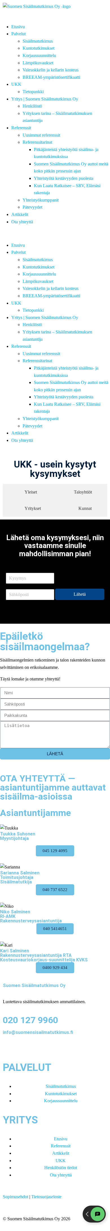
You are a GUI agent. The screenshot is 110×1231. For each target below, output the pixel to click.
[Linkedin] (25, 1047)
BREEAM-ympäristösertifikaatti (51, 77)
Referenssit (21, 127)
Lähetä (80, 594)
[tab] (27, 492)
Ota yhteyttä (22, 221)
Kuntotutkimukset (38, 48)
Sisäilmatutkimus (38, 41)
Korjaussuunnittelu (39, 55)
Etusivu (18, 26)
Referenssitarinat (37, 142)
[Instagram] (40, 1047)
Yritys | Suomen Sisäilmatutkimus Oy (44, 99)
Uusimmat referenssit (41, 135)
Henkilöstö (32, 106)
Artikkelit (19, 214)
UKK (16, 84)
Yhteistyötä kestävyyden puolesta (63, 178)
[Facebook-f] (10, 1047)
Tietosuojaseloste (46, 1196)
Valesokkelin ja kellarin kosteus (50, 69)
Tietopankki (33, 91)
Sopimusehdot (15, 1196)
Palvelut (18, 33)
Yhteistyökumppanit (41, 200)
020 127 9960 (30, 1020)
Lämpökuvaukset (38, 62)
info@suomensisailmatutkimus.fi (38, 1032)
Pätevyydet (32, 207)
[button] (55, 233)
